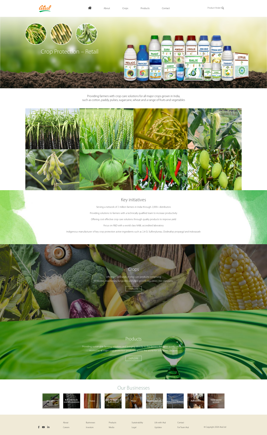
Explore (133, 289)
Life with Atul (160, 423)
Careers (66, 427)
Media (111, 427)
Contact (180, 423)
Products (112, 423)
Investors (89, 427)
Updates (158, 427)
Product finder (214, 8)
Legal (134, 427)
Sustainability (137, 423)
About (65, 423)
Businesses (90, 423)
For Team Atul (183, 427)
